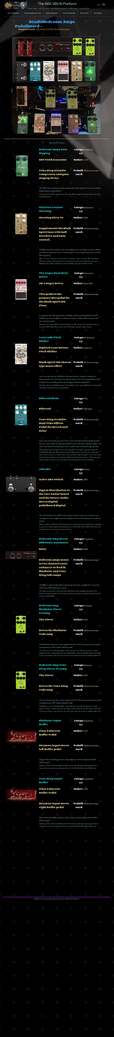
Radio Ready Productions (59, 8)
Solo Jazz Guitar (44, 8)
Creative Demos (84, 8)
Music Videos (33, 8)
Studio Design (73, 8)
